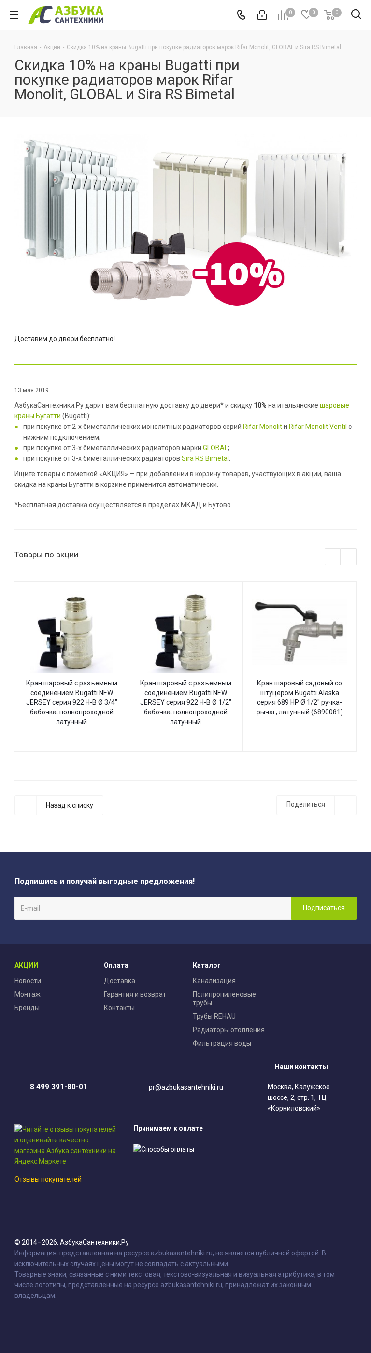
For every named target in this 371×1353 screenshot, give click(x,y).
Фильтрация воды (222, 1043)
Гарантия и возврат (135, 994)
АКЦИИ (26, 965)
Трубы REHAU (214, 1016)
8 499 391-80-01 (58, 1086)
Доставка (119, 980)
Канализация (214, 980)
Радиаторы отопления (229, 1030)
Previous (333, 557)
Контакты (119, 1007)
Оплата (116, 965)
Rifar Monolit (262, 426)
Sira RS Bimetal (205, 458)
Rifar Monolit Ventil (318, 426)
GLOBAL (215, 448)
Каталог (207, 965)
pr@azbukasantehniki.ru (186, 1087)
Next (349, 557)
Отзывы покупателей (48, 1179)
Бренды (27, 1007)
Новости (27, 980)
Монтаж (27, 994)
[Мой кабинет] (262, 15)
